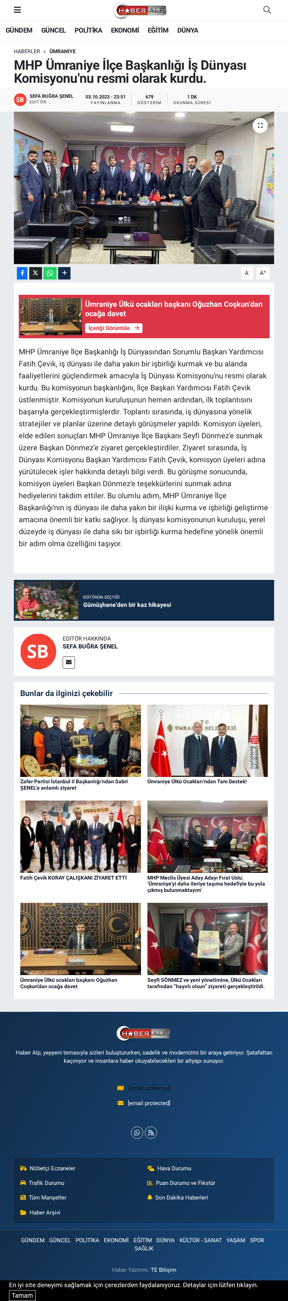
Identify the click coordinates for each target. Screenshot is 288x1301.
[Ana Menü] (17, 10)
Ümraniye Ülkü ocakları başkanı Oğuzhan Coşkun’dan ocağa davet (68, 983)
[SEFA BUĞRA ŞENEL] (38, 651)
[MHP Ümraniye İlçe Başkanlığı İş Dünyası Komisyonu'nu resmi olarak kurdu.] (144, 188)
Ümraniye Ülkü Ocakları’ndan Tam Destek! (197, 781)
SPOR (257, 1240)
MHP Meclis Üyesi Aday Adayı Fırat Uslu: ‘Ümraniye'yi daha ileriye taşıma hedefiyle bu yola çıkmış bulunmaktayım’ (206, 884)
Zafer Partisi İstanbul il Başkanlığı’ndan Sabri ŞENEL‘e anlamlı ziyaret (74, 784)
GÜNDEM (19, 30)
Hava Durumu (174, 1168)
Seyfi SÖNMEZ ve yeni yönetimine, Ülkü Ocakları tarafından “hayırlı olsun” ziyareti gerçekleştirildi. (206, 983)
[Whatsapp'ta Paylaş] (50, 273)
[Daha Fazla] (64, 273)
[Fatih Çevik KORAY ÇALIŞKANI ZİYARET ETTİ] (80, 836)
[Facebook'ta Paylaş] (22, 273)
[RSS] (151, 1132)
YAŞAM (235, 1240)
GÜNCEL (53, 30)
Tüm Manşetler (47, 1197)
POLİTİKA (88, 30)
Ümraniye (63, 51)
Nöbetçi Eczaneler (52, 1168)
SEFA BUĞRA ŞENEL (90, 646)
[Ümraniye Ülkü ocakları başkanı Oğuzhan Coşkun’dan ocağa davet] (80, 938)
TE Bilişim (163, 1270)
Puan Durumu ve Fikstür (185, 1183)
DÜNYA (187, 30)
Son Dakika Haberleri (181, 1197)
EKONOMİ (125, 30)
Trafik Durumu (46, 1183)
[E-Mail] (69, 662)
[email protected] (149, 1088)
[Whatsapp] (137, 1132)
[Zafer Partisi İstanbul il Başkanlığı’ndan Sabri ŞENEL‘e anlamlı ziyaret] (80, 740)
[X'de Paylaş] (35, 273)
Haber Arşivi (45, 1212)
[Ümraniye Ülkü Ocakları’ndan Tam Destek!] (207, 740)
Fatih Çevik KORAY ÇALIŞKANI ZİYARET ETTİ (73, 878)
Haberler (27, 51)
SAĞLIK (144, 1248)
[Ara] (267, 10)
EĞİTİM (158, 30)
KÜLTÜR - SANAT (201, 1240)
